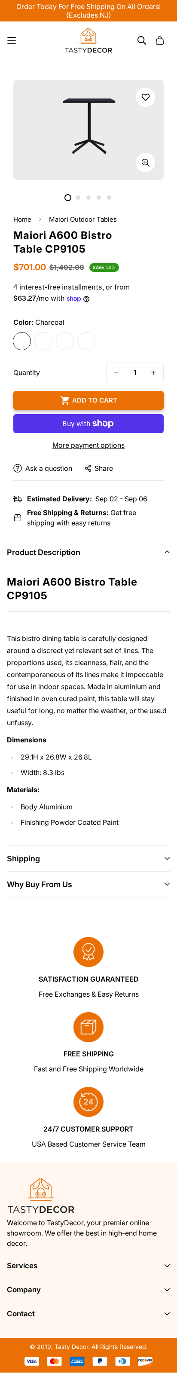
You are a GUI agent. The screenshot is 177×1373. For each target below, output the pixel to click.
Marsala (64, 341)
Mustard (86, 341)
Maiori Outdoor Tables (83, 219)
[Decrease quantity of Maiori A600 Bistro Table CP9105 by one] (116, 373)
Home (22, 219)
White (43, 341)
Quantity (26, 372)
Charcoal (22, 341)
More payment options (88, 445)
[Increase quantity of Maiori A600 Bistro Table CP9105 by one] (153, 373)
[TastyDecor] (88, 40)
